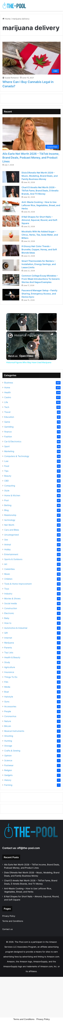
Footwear (8, 765)
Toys (6, 588)
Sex (6, 539)
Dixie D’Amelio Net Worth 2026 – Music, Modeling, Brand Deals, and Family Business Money (40, 175)
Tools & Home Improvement (18, 584)
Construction (10, 608)
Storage (8, 746)
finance (8, 431)
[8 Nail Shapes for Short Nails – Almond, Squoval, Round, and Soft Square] (10, 221)
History (7, 780)
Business (8, 382)
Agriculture (9, 667)
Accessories (10, 706)
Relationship (10, 515)
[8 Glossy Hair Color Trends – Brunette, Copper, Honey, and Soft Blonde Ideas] (10, 250)
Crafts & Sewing (12, 750)
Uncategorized (11, 535)
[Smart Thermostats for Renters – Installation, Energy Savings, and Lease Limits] (10, 265)
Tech (6, 407)
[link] (10, 335)
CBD (6, 481)
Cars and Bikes (11, 530)
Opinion (8, 755)
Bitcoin (7, 726)
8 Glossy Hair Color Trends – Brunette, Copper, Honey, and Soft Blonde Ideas (39, 249)
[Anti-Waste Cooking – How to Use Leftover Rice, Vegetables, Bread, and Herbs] (10, 206)
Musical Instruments (14, 731)
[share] (52, 334)
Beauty (7, 476)
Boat (6, 692)
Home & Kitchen (12, 495)
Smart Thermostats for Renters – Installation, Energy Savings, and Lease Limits (39, 264)
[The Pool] (14, 5)
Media (7, 687)
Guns (6, 701)
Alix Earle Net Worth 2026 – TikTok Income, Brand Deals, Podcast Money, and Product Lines (30, 157)
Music (7, 574)
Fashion (8, 436)
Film (6, 682)
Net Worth (9, 525)
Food (6, 466)
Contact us (7, 929)
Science (8, 760)
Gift (6, 633)
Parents (8, 647)
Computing (9, 485)
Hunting (8, 741)
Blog (6, 510)
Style (6, 490)
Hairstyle (8, 696)
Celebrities (9, 569)
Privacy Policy (8, 916)
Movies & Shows (12, 598)
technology (9, 520)
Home (7, 18)
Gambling (8, 427)
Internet (8, 638)
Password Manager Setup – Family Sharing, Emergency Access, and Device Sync (39, 293)
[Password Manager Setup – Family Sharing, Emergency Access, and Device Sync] (10, 294)
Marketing (9, 451)
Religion (8, 770)
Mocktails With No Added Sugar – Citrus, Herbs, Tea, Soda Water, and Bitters (40, 234)
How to (7, 623)
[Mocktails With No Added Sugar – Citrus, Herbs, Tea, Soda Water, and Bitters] (10, 236)
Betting (7, 505)
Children (8, 579)
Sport (7, 446)
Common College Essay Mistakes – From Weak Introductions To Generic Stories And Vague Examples (41, 278)
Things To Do (10, 677)
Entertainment (11, 554)
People (7, 711)
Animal (7, 544)
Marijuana (9, 642)
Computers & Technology (16, 456)
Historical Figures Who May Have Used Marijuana (31, 335)
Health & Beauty (12, 657)
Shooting (8, 736)
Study (7, 662)
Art (5, 564)
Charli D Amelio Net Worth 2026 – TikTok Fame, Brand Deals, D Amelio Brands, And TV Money (40, 190)
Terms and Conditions (12, 921)
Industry (8, 593)
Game (7, 422)
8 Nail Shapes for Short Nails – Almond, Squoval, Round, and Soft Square (39, 220)
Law (6, 461)
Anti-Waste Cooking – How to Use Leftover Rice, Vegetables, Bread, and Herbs (41, 205)
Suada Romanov (12, 78)
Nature (7, 721)
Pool (6, 500)
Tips (6, 471)
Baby (6, 618)
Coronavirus (10, 716)
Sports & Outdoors (13, 559)
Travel (7, 412)
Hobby (7, 549)
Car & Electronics (12, 441)
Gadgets (8, 775)
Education (9, 417)
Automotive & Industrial (15, 628)
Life (6, 402)
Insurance (9, 672)
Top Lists (8, 652)
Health (7, 392)
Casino (7, 397)
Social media (10, 603)
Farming (8, 785)
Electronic (9, 613)
